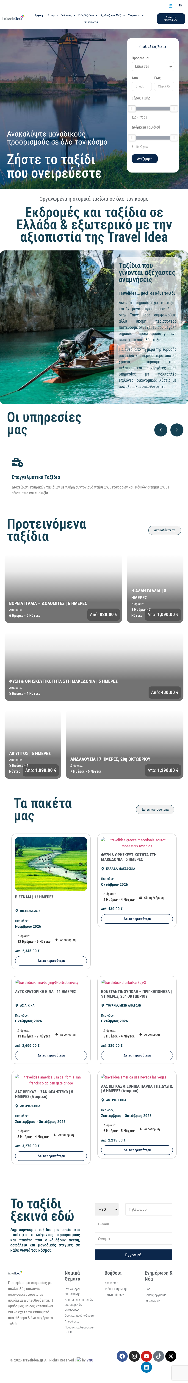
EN (180, 5)
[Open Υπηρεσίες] (142, 15)
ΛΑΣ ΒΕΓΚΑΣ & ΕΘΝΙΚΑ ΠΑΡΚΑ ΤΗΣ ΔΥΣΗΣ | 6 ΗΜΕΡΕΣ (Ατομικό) (137, 1088)
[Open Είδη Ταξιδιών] (96, 15)
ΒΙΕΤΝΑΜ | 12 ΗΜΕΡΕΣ (34, 897)
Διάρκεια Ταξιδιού (146, 127)
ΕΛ (170, 5)
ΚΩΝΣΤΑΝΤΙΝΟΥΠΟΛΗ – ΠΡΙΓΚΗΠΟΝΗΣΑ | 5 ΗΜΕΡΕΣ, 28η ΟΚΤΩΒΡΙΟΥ (136, 994)
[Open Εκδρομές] (74, 15)
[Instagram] (134, 1356)
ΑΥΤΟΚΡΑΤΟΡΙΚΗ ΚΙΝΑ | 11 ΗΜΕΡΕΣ (45, 991)
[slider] (132, 108)
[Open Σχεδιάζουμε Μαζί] (124, 15)
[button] (160, 429)
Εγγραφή (133, 1255)
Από (135, 78)
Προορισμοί (140, 58)
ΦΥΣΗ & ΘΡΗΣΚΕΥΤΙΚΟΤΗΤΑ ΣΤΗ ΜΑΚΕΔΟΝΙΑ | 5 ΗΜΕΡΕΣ (129, 857)
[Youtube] (146, 1356)
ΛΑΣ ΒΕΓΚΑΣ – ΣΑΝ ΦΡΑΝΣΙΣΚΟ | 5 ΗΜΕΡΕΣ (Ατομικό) (44, 1094)
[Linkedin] (146, 1367)
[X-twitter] (170, 1356)
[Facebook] (122, 1356)
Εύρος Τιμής (141, 98)
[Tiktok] (158, 1356)
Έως (157, 78)
